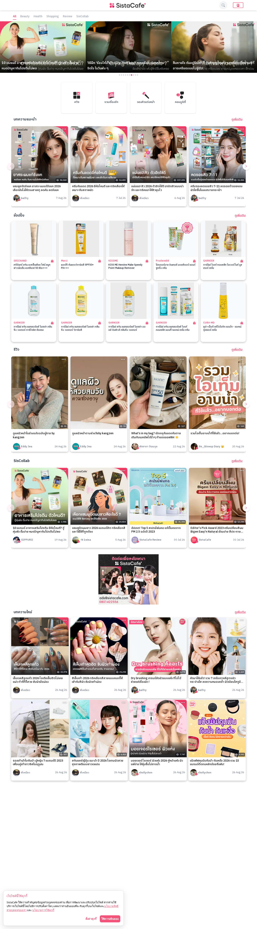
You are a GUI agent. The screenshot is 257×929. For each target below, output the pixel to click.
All (14, 16)
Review (67, 16)
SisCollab (82, 16)
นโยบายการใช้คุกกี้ (43, 910)
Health (38, 16)
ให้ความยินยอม (110, 919)
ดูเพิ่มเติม (237, 119)
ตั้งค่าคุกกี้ (91, 919)
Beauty (25, 16)
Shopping (52, 16)
